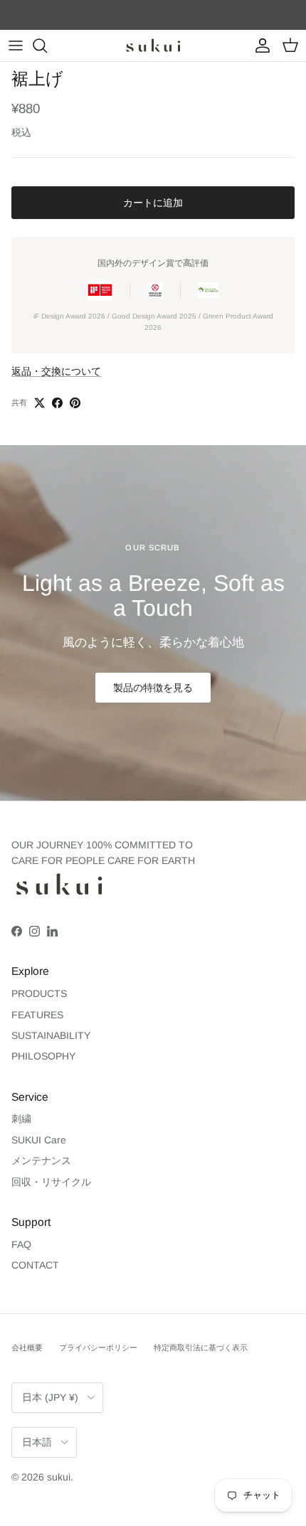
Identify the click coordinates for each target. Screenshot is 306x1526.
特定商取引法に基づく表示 (201, 1347)
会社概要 (27, 1347)
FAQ (21, 1244)
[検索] (47, 45)
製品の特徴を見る (153, 687)
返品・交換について (56, 371)
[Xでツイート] (39, 402)
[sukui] (153, 46)
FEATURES (37, 1014)
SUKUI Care (38, 1140)
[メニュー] (15, 45)
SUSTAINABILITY (50, 1035)
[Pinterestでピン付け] (75, 402)
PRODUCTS (39, 993)
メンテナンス (41, 1160)
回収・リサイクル (51, 1182)
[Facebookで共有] (57, 402)
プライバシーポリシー (98, 1347)
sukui (58, 1477)
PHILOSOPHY (43, 1056)
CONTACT (35, 1265)
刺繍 (21, 1118)
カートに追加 (153, 202)
